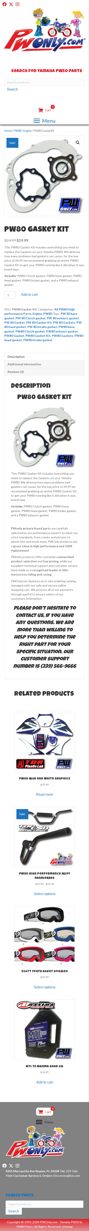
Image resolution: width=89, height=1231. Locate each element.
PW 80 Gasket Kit (39, 322)
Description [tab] (16, 356)
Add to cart (29, 294)
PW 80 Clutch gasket (31, 318)
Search (12, 89)
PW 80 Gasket (14, 322)
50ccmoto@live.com (66, 1175)
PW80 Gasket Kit (38, 335)
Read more (44, 794)
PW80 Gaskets (62, 335)
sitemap (67, 1226)
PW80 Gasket (14, 335)
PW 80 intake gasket (42, 327)
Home (8, 130)
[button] (4, 4)
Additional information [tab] (24, 364)
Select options (45, 894)
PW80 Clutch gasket (30, 331)
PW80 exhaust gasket (62, 331)
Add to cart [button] (44, 1082)
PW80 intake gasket (37, 340)
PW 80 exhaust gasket (63, 318)
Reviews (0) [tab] (16, 372)
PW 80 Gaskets (64, 322)
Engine (27, 130)
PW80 (17, 130)
